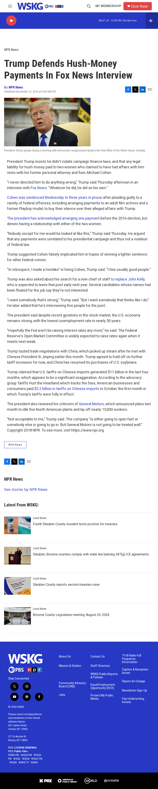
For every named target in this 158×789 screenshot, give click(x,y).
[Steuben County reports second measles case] (17, 586)
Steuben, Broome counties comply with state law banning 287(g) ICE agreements (91, 554)
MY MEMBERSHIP (108, 6)
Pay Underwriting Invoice (133, 700)
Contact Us (98, 656)
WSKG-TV (24, 762)
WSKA (34, 762)
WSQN (13, 762)
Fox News (39, 188)
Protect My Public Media (102, 697)
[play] (11, 20)
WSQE (16, 758)
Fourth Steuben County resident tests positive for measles (75, 524)
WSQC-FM (36, 758)
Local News (39, 518)
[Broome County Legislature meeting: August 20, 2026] (17, 616)
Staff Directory (100, 665)
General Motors (91, 404)
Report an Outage (133, 681)
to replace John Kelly (128, 279)
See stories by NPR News (26, 489)
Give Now (139, 6)
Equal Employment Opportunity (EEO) (103, 686)
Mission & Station (70, 665)
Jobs (62, 694)
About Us (65, 656)
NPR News (11, 50)
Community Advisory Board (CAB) (72, 685)
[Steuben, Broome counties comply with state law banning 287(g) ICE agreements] (17, 555)
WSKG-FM (13, 755)
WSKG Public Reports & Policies (104, 676)
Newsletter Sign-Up (134, 690)
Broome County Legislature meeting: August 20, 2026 (71, 615)
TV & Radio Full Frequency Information (131, 659)
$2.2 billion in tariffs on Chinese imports (66, 388)
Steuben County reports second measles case (66, 585)
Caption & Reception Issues (135, 671)
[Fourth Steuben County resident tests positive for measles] (17, 525)
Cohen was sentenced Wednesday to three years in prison (54, 197)
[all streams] (152, 20)
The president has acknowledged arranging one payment (53, 218)
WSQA (25, 758)
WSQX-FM (26, 755)
